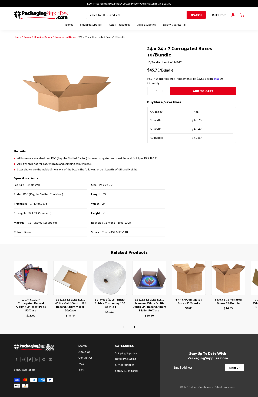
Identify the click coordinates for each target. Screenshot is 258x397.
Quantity (153, 83)
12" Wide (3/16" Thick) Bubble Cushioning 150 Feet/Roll (110, 303)
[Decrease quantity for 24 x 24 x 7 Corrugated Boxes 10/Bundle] (150, 91)
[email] (50, 359)
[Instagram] (23, 359)
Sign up (234, 367)
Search (196, 15)
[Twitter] (30, 359)
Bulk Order (219, 14)
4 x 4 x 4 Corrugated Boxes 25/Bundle (188, 301)
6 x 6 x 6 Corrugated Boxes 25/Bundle (228, 301)
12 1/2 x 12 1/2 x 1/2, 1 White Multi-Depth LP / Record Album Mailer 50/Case (70, 305)
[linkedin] (36, 359)
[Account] (233, 15)
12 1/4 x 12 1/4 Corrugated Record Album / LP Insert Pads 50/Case (31, 305)
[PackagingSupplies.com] (41, 15)
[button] (242, 15)
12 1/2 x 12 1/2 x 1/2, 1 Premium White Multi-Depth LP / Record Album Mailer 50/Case (149, 305)
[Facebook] (16, 359)
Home (17, 36)
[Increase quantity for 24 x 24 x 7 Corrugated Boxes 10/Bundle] (164, 91)
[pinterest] (43, 359)
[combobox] (136, 15)
